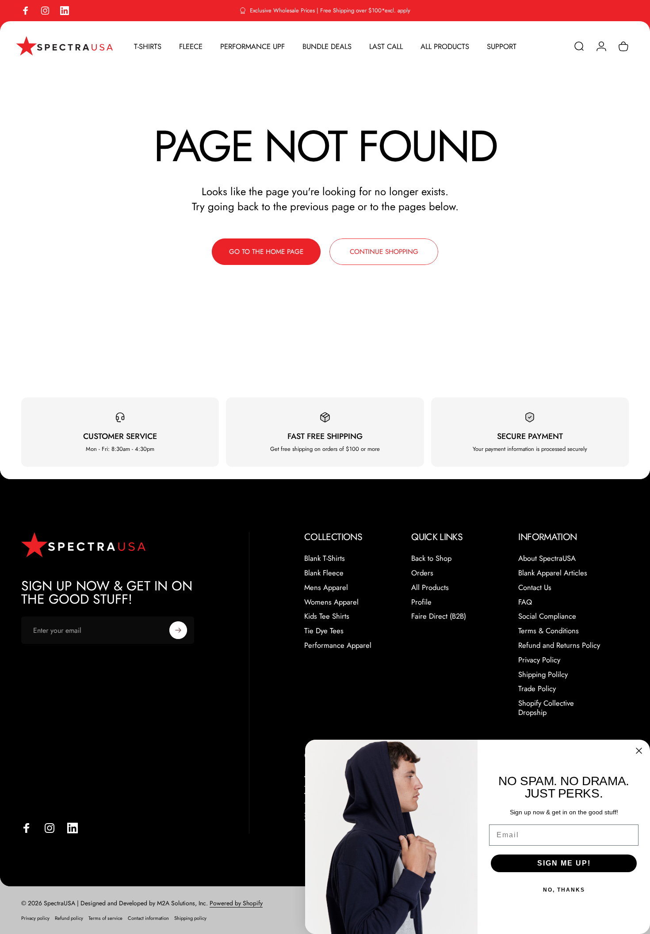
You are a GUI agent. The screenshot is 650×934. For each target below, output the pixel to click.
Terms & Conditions (548, 630)
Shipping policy (190, 918)
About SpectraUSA (547, 558)
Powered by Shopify (236, 903)
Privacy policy (35, 918)
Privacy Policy (539, 660)
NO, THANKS (564, 890)
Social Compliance (547, 616)
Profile (421, 602)
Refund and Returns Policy (559, 645)
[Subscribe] (178, 630)
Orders (422, 573)
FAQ (525, 602)
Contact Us (534, 587)
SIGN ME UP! (564, 863)
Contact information (148, 918)
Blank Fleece (324, 573)
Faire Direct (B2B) (438, 616)
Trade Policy (537, 688)
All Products (430, 587)
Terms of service (105, 918)
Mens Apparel (326, 587)
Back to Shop (431, 558)
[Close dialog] (639, 750)
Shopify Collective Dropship (546, 708)
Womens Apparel (331, 602)
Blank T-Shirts (324, 558)
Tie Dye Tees (324, 630)
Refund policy (69, 918)
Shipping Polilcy (543, 674)
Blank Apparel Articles (552, 573)
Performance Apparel (337, 645)
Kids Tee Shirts (326, 616)
